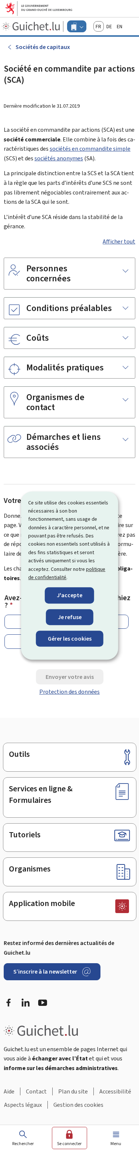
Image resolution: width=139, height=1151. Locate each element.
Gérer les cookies (70, 638)
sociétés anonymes (58, 158)
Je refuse (70, 617)
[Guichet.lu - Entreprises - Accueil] (31, 26)
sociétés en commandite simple (90, 149)
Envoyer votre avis (70, 677)
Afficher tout (119, 241)
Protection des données (69, 692)
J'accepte (69, 595)
